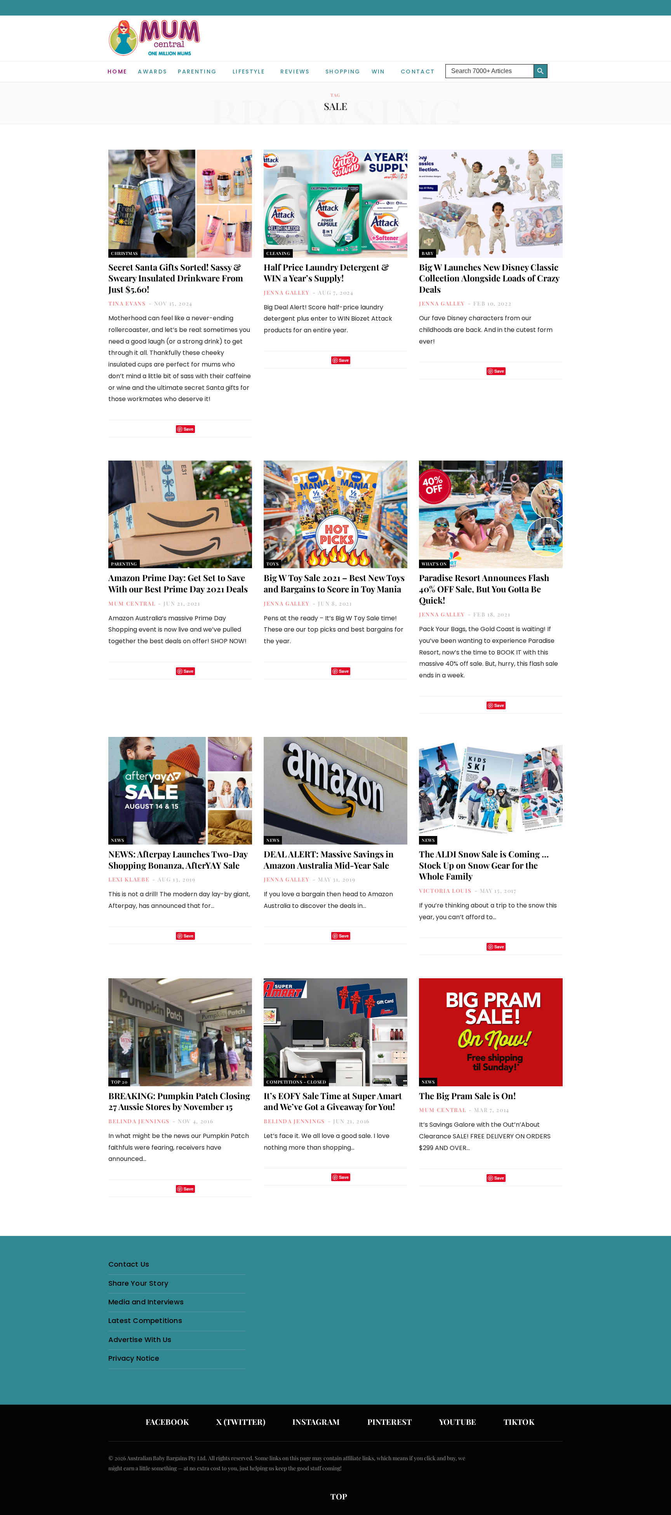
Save (188, 429)
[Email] (203, 428)
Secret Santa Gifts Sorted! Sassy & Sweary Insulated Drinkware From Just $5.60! (175, 278)
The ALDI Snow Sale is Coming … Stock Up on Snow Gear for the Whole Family (484, 865)
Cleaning (278, 253)
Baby (427, 253)
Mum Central (131, 603)
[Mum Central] (155, 45)
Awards (152, 71)
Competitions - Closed (296, 1082)
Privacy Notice (133, 1358)
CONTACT (418, 71)
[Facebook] (158, 428)
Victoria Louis (445, 890)
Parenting (197, 71)
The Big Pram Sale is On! (467, 1095)
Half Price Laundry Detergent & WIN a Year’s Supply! (326, 272)
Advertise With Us (139, 1339)
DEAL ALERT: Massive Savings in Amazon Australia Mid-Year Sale (329, 859)
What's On (434, 564)
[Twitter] (168, 428)
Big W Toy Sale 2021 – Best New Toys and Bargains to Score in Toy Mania (334, 583)
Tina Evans (127, 303)
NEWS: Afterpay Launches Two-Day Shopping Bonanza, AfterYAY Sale (177, 859)
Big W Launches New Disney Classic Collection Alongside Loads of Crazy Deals (489, 278)
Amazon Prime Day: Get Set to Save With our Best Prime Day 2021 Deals (178, 583)
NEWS (117, 840)
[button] (557, 65)
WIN (378, 71)
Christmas (124, 253)
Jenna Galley (287, 292)
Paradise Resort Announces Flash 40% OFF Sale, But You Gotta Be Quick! (484, 589)
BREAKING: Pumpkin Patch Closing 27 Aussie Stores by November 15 (179, 1101)
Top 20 (119, 1082)
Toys (272, 564)
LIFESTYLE (249, 71)
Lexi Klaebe (128, 879)
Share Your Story (138, 1283)
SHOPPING (343, 71)
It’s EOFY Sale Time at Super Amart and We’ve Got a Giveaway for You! (333, 1101)
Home (117, 71)
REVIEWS (294, 71)
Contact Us (128, 1264)
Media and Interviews (146, 1302)
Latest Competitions (145, 1320)
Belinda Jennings (139, 1121)
